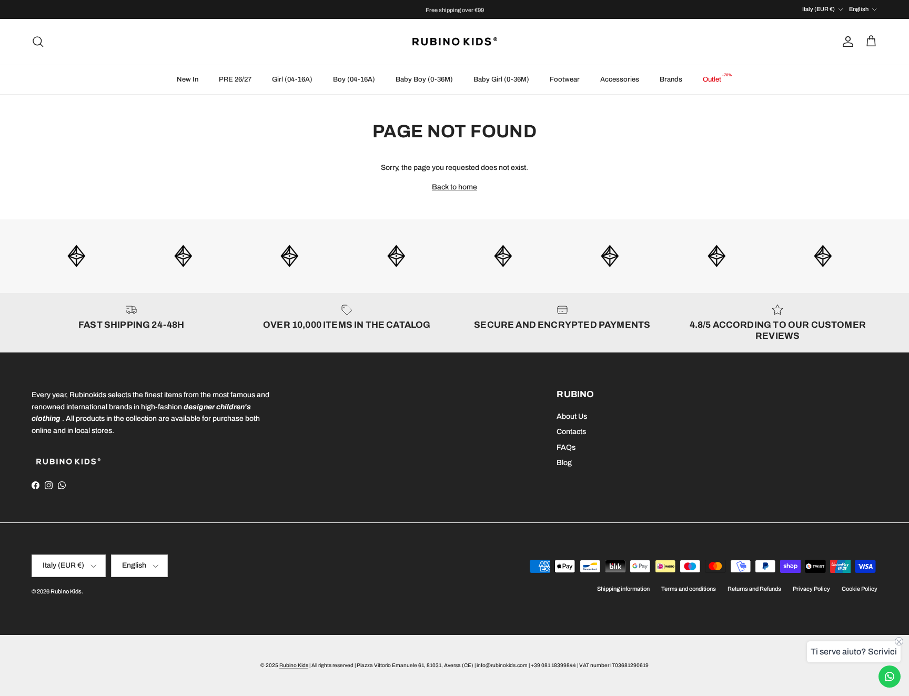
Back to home (454, 187)
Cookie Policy (859, 589)
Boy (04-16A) (354, 79)
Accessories (619, 79)
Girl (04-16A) (292, 79)
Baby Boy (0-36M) (424, 79)
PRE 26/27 (235, 79)
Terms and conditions (688, 589)
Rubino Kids (66, 591)
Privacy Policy (811, 589)
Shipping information (623, 589)
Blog (564, 463)
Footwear (565, 79)
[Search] (38, 41)
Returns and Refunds (754, 589)
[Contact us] (889, 676)
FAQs (566, 447)
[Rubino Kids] (454, 41)
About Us (572, 416)
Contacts (571, 432)
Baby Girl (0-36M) (501, 79)
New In (187, 79)
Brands (671, 79)
